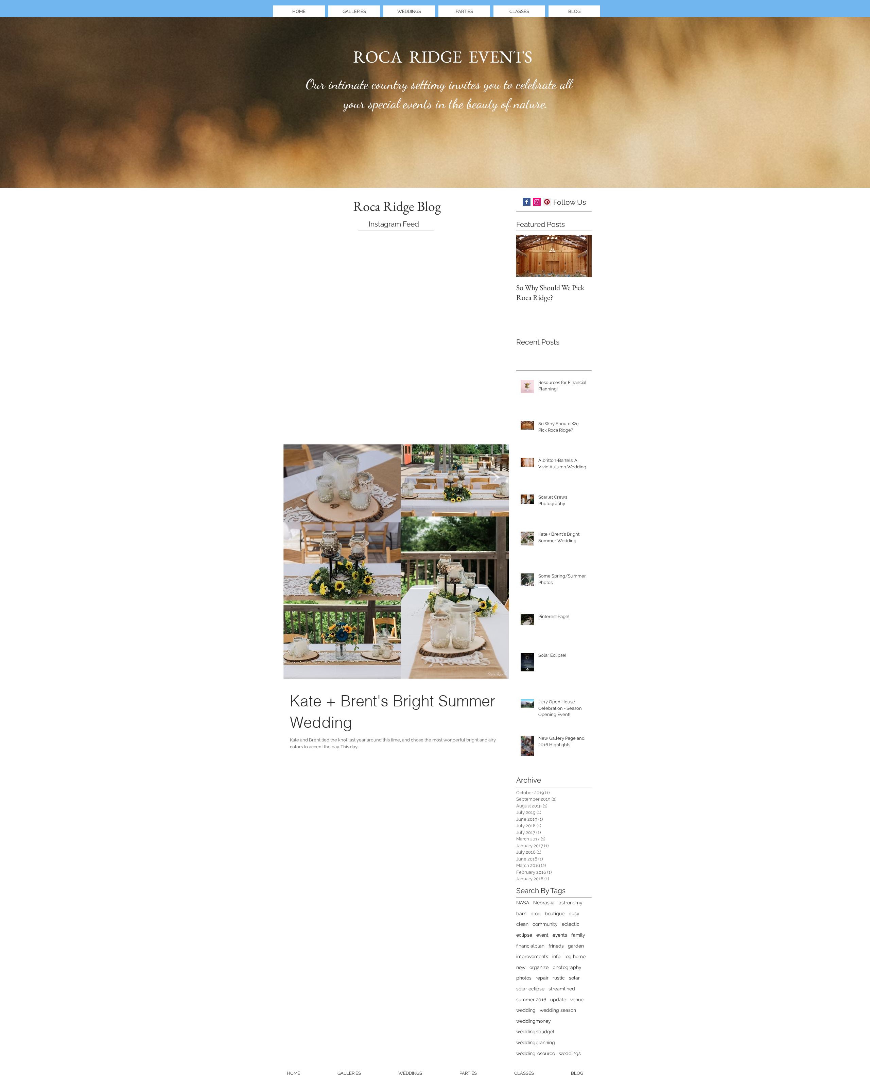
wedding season (558, 1010)
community (545, 924)
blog (535, 913)
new (520, 967)
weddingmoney (533, 1021)
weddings (570, 1053)
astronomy (570, 902)
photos (524, 978)
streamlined (562, 988)
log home (575, 956)
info (556, 956)
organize (539, 967)
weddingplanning (535, 1042)
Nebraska (544, 902)
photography (567, 967)
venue (577, 999)
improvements (532, 956)
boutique (554, 913)
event (542, 935)
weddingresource (535, 1053)
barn (521, 913)
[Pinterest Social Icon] (547, 202)
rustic (559, 978)
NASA (522, 902)
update (558, 999)
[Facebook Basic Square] (526, 202)
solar (574, 978)
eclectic (570, 924)
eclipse (524, 935)
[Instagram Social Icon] (537, 202)
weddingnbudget (535, 1031)
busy (574, 913)
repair (542, 978)
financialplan (530, 946)
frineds (556, 946)
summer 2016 (531, 999)
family (578, 935)
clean (522, 924)
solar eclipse (530, 988)
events (560, 935)
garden (576, 946)
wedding (526, 1010)
